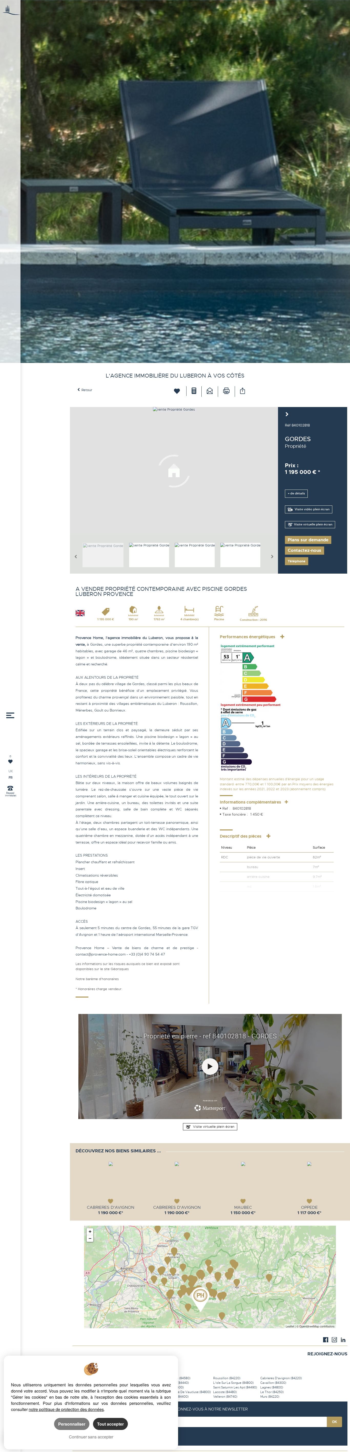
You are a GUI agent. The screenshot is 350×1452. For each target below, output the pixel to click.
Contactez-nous (304, 550)
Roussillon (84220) (226, 1378)
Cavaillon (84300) (273, 1383)
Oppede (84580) (178, 1378)
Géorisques (120, 969)
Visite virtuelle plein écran (313, 524)
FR (11, 778)
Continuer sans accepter (91, 1437)
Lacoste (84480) (225, 1392)
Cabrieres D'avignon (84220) (281, 1378)
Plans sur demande (308, 540)
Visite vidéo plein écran (312, 509)
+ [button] (90, 1231)
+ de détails (296, 493)
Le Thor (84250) (272, 1392)
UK (10, 771)
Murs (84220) (269, 1397)
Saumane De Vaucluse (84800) (188, 1392)
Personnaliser (71, 1424)
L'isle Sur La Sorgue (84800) (233, 1383)
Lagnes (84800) (271, 1387)
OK (334, 1422)
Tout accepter (110, 1424)
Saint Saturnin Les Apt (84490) (235, 1387)
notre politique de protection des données (66, 1409)
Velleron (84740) (225, 1397)
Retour (86, 390)
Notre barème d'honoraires (98, 979)
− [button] (90, 1238)
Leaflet (290, 1326)
